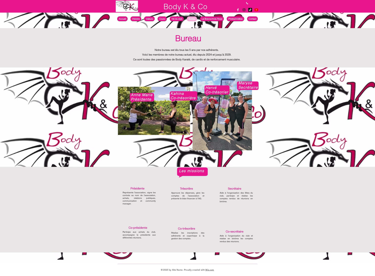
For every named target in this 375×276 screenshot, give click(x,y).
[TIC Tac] (250, 10)
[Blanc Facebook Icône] (238, 10)
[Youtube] (256, 10)
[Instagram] (244, 10)
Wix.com (209, 270)
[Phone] (247, 3)
